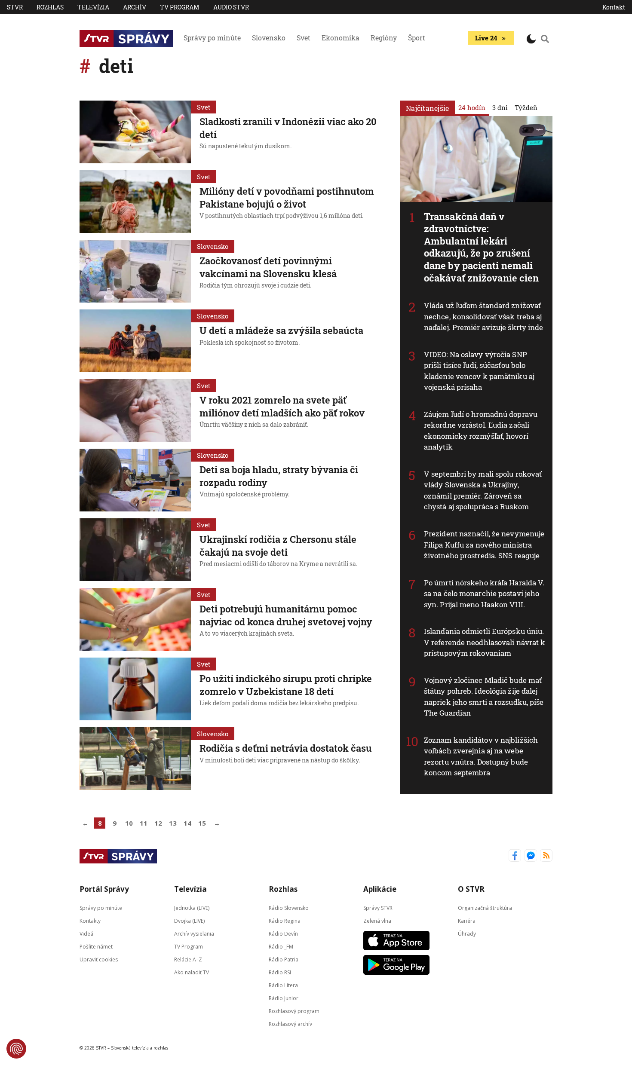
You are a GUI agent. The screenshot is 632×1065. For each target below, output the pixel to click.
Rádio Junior (283, 998)
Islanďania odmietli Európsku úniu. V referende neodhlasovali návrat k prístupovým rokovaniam (484, 642)
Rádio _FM (281, 946)
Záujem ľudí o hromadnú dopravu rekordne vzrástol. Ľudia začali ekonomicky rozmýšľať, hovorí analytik (480, 430)
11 (143, 823)
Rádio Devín (283, 933)
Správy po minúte (212, 37)
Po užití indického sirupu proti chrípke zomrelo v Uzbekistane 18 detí (285, 685)
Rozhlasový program (294, 1011)
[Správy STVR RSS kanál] (546, 856)
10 (129, 823)
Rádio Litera (283, 985)
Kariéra (467, 920)
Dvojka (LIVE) (189, 920)
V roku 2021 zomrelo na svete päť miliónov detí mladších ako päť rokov (282, 406)
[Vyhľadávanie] (545, 38)
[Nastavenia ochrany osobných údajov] (16, 1049)
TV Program (179, 7)
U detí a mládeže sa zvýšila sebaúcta (281, 330)
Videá (86, 933)
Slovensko (268, 37)
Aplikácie (379, 889)
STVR (15, 7)
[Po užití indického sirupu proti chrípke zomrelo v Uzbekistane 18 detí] (135, 689)
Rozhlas (50, 7)
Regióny (384, 37)
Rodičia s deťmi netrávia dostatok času (285, 748)
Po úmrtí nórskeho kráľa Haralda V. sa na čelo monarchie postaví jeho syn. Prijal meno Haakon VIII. (484, 593)
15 (202, 823)
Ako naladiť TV (191, 972)
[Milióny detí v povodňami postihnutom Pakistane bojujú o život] (135, 201)
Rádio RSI (280, 972)
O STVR (471, 889)
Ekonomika (340, 37)
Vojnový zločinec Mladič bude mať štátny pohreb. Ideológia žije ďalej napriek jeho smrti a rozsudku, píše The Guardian (484, 696)
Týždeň (526, 107)
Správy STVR (378, 908)
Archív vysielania (194, 933)
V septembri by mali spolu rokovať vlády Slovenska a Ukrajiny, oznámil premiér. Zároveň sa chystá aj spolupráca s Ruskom (483, 490)
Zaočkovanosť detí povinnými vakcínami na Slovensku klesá (268, 267)
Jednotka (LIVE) (191, 908)
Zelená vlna (377, 920)
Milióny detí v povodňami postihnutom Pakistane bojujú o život (286, 197)
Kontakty (90, 920)
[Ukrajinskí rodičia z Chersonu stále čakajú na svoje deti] (135, 549)
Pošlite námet (96, 946)
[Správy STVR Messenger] (531, 856)
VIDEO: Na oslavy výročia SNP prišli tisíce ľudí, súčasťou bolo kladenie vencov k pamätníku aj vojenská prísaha (479, 370)
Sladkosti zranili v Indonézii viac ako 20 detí (288, 128)
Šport (416, 37)
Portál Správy (104, 889)
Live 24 (486, 38)
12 (158, 823)
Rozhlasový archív (290, 1024)
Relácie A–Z (188, 959)
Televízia (93, 7)
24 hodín (471, 107)
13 (173, 823)
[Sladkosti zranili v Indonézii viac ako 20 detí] (135, 132)
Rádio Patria (283, 959)
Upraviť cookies (99, 959)
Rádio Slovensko (289, 908)
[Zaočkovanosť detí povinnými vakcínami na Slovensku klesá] (135, 271)
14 (187, 823)
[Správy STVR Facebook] (515, 856)
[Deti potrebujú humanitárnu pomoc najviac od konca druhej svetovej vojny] (135, 619)
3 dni (500, 107)
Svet (303, 37)
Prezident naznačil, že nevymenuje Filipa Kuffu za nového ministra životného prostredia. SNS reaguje (484, 544)
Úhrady (467, 933)
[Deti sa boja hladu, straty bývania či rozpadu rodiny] (135, 480)
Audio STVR (231, 7)
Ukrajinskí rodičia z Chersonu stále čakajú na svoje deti (277, 545)
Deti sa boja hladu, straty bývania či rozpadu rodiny (278, 476)
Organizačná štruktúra (485, 908)
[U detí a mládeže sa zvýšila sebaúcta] (135, 340)
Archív (134, 7)
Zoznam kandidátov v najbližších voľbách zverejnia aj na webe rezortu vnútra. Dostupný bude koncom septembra (481, 756)
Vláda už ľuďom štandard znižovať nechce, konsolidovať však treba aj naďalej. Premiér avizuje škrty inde (483, 316)
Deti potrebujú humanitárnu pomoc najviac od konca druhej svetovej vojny (285, 615)
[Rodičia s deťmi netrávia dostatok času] (135, 758)
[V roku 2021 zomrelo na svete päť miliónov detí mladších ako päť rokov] (135, 410)
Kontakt (613, 7)
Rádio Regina (285, 920)
